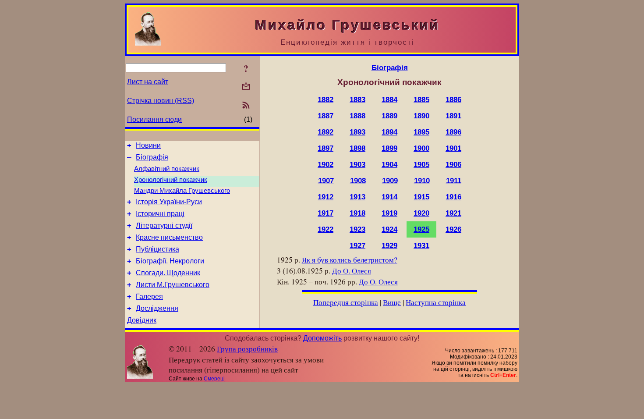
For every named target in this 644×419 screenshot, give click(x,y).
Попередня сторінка (345, 302)
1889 (389, 115)
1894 (389, 132)
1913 (357, 196)
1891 (453, 115)
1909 (390, 180)
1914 (389, 196)
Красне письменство (169, 237)
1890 (421, 115)
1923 (357, 229)
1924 (389, 229)
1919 (389, 213)
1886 (453, 99)
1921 (453, 213)
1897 (325, 148)
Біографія (152, 157)
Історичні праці (160, 213)
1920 (421, 213)
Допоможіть (322, 338)
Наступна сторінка (436, 302)
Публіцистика (157, 249)
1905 (421, 164)
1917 (325, 213)
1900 (421, 148)
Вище (392, 302)
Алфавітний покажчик (166, 168)
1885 (421, 99)
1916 (453, 196)
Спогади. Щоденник (168, 273)
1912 (325, 196)
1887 (325, 115)
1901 (453, 148)
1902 (325, 164)
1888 (357, 115)
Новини (148, 145)
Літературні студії (164, 225)
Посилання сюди (154, 119)
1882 (325, 99)
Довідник (141, 320)
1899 (389, 148)
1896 (453, 132)
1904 (389, 164)
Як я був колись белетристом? (349, 260)
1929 (389, 245)
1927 (357, 245)
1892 (325, 132)
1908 (358, 180)
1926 (453, 229)
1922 (325, 229)
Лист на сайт (147, 81)
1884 (389, 99)
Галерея (149, 296)
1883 (357, 99)
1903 (357, 164)
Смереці (214, 379)
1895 (421, 132)
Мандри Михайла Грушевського (182, 190)
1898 (357, 148)
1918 (357, 213)
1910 (422, 180)
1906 (453, 164)
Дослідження (157, 308)
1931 (421, 245)
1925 (421, 229)
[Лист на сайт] (246, 87)
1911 (453, 180)
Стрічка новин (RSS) (160, 100)
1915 (421, 196)
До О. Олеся (351, 271)
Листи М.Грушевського (172, 284)
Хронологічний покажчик (170, 179)
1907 (326, 180)
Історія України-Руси (169, 202)
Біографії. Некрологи (170, 261)
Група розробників (247, 349)
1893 (357, 132)
